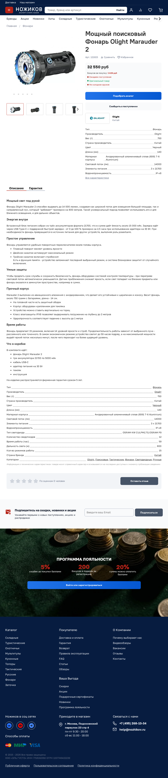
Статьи (63, 664)
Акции (63, 691)
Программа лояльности (74, 707)
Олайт (158, 391)
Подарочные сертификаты (76, 696)
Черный (157, 405)
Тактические (116, 459)
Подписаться (149, 512)
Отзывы (118, 653)
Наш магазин (27, 2)
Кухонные (11, 658)
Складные (11, 637)
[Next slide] (160, 18)
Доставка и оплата (71, 637)
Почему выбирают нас (127, 637)
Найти (120, 10)
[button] (15, 109)
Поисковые (101, 459)
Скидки (64, 686)
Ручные (157, 459)
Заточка (10, 685)
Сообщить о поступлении (123, 106)
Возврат (64, 648)
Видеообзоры (122, 643)
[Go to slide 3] (18, 94)
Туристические (15, 643)
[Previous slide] (11, 109)
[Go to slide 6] (31, 94)
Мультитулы (13, 653)
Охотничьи (12, 648)
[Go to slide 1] (9, 94)
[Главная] (29, 10)
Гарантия (65, 643)
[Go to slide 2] (14, 94)
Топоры (10, 664)
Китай (157, 455)
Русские (10, 674)
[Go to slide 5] (27, 94)
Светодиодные (143, 459)
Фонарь (157, 387)
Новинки (65, 702)
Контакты (119, 658)
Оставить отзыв (139, 481)
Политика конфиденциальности (98, 765)
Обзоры (64, 669)
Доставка (10, 2)
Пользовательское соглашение (54, 765)
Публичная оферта (17, 765)
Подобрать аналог (123, 95)
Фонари (28, 26)
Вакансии (119, 648)
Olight (115, 116)
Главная (12, 26)
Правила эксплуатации (74, 653)
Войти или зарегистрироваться (84, 585)
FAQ (61, 658)
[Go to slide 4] (23, 94)
